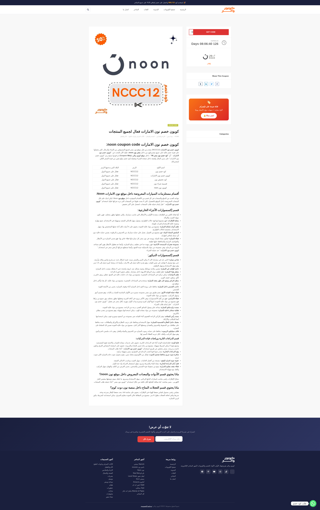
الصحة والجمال (150, 136)
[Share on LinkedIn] (206, 84)
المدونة (156, 9)
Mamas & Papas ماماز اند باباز (133, 491)
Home (177, 136)
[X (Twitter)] (232, 471)
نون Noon (140, 470)
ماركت (110, 491)
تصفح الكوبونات (169, 9)
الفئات (146, 9)
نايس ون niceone (138, 467)
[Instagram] (220, 471)
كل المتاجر (140, 494)
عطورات (110, 488)
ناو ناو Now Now (138, 473)
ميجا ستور (170, 136)
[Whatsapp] (313, 503)
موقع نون (121, 198)
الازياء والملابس (160, 136)
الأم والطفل (123, 136)
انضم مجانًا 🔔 (209, 116)
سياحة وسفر (108, 482)
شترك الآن (147, 439)
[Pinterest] (208, 471)
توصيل (110, 479)
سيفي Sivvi (140, 479)
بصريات (110, 476)
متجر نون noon (134, 153)
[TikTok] (226, 471)
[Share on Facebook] (217, 84)
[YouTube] (214, 471)
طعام (111, 485)
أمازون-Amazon (138, 482)
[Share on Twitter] (212, 84)
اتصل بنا (126, 9)
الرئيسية (183, 9)
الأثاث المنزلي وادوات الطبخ (136, 136)
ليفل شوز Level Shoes (136, 476)
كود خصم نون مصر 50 (159, 156)
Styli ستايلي (140, 488)
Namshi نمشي (139, 464)
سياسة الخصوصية (146, 506)
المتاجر (136, 9)
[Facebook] (202, 471)
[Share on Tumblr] (200, 84)
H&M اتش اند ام (138, 485)
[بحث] (88, 9)
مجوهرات (109, 494)
